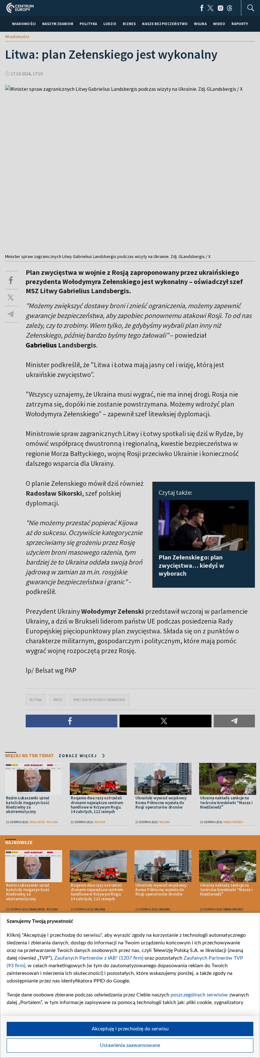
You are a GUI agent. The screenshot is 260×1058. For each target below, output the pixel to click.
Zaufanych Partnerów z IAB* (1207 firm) (98, 958)
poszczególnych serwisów (199, 994)
